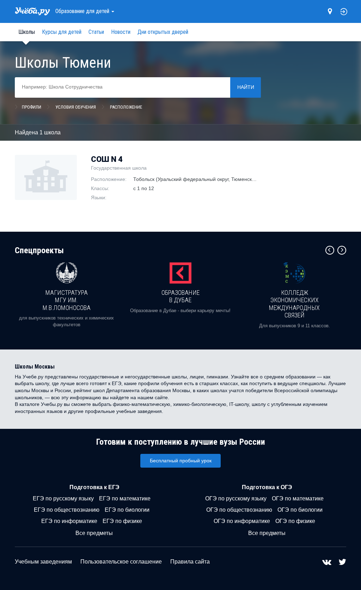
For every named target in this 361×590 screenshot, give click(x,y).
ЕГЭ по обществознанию (66, 510)
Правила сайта (190, 562)
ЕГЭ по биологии (127, 510)
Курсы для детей (61, 32)
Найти (245, 87)
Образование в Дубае (180, 296)
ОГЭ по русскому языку (236, 498)
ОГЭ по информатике (242, 521)
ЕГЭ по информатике (69, 521)
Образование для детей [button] (83, 11)
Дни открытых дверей (162, 32)
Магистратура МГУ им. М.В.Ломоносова (67, 300)
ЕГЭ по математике (125, 498)
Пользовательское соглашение (121, 562)
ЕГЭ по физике (122, 521)
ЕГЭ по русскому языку (63, 498)
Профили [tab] (31, 107)
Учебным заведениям (43, 562)
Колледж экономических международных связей (294, 304)
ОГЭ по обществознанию (239, 510)
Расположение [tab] (126, 107)
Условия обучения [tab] (75, 107)
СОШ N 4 (107, 159)
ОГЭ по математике (298, 498)
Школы (26, 32)
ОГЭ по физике (295, 521)
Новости (120, 32)
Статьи (96, 32)
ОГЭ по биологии (300, 510)
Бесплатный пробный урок (181, 460)
